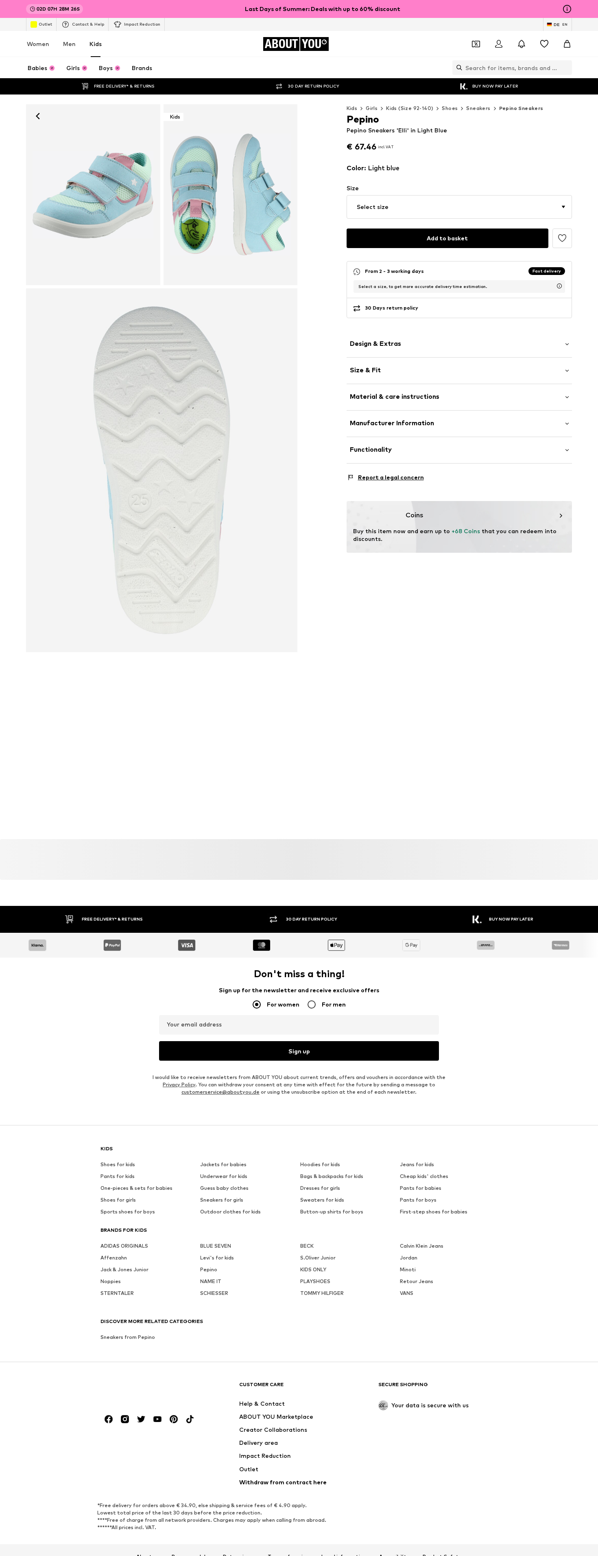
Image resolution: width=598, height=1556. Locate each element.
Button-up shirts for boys (331, 1212)
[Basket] (567, 44)
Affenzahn (113, 1258)
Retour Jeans (416, 1281)
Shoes (450, 108)
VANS (406, 1293)
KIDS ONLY (313, 1269)
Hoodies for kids (320, 1164)
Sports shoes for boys (127, 1212)
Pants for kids (117, 1176)
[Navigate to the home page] (145, 1388)
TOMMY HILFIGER (322, 1293)
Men (69, 43)
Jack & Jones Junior (124, 1269)
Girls (372, 108)
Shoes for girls (118, 1200)
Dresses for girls (320, 1188)
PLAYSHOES (315, 1281)
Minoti (408, 1269)
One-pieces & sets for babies (136, 1188)
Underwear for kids (223, 1176)
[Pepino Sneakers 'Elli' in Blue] (161, 470)
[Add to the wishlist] (562, 238)
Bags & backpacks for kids (331, 1176)
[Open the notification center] (521, 44)
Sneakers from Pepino (127, 1337)
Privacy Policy (179, 1084)
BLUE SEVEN (215, 1246)
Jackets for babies (223, 1164)
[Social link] (108, 1419)
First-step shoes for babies (433, 1212)
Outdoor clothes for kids (230, 1212)
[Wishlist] (544, 44)
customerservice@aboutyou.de (220, 1092)
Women (38, 43)
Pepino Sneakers (521, 108)
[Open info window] (567, 9)
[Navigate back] (38, 116)
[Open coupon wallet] (476, 44)
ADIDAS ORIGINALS (124, 1246)
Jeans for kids (417, 1164)
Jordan (408, 1258)
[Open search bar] (457, 67)
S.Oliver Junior (318, 1258)
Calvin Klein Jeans (421, 1246)
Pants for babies (420, 1188)
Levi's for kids (217, 1258)
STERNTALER (117, 1293)
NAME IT (210, 1281)
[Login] (499, 44)
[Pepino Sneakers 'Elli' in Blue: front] (93, 194)
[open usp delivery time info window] (559, 286)
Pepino (208, 1269)
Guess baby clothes (224, 1188)
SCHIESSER (214, 1293)
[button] (459, 207)
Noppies (110, 1281)
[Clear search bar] (566, 67)
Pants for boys (418, 1200)
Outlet (45, 24)
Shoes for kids (117, 1164)
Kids (95, 43)
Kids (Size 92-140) (409, 108)
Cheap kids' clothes (424, 1176)
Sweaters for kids (322, 1200)
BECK (307, 1246)
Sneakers (478, 108)
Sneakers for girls (221, 1200)
